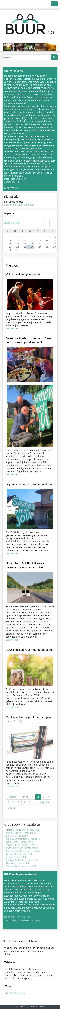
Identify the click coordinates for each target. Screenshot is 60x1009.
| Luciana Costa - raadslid (18, 853)
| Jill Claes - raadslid (15, 857)
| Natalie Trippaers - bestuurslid (21, 829)
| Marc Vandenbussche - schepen (22, 850)
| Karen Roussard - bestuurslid (21, 847)
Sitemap (33, 1006)
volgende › (45, 802)
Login (41, 1006)
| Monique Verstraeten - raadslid (22, 838)
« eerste (12, 796)
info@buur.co (23, 916)
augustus (12, 222)
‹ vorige (24, 796)
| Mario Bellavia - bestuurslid (20, 832)
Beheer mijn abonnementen (19, 204)
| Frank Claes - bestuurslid (18, 841)
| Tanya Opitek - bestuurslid (19, 844)
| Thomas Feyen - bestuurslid (20, 866)
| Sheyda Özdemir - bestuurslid (21, 860)
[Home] (30, 24)
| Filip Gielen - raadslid (16, 863)
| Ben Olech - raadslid (16, 835)
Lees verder (12, 328)
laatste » (12, 807)
